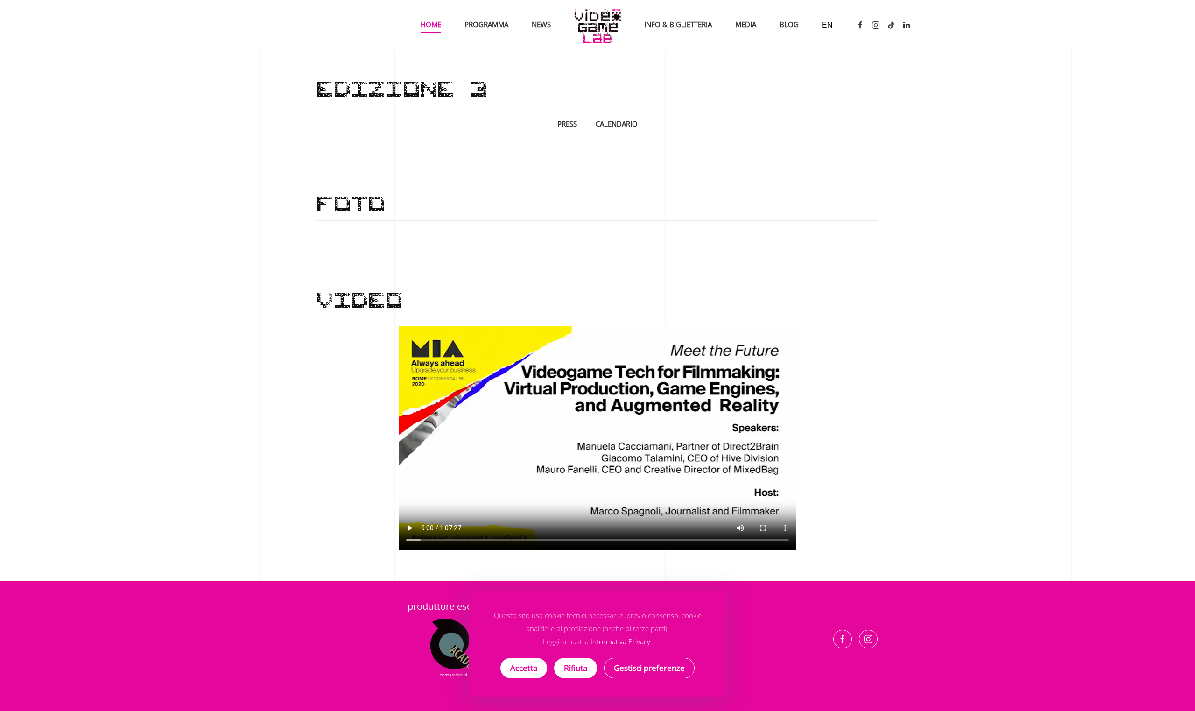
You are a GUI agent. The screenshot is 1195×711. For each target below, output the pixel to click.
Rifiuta (575, 667)
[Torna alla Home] (597, 24)
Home (431, 24)
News (541, 24)
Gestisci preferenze (649, 667)
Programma (486, 24)
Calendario (617, 123)
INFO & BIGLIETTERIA (678, 24)
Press (567, 123)
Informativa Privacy (620, 641)
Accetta (523, 667)
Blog (789, 24)
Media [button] (745, 24)
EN (827, 24)
